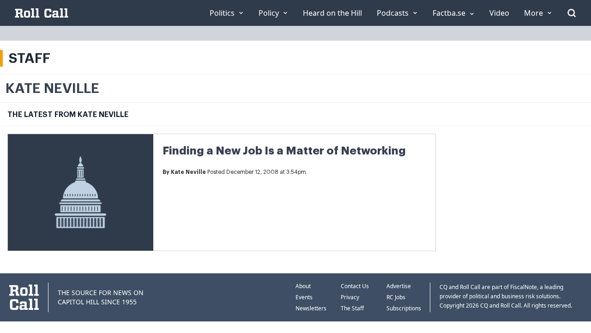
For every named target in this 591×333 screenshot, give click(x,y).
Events (304, 297)
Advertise (398, 286)
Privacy (350, 297)
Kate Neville (188, 172)
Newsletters (311, 308)
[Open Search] (571, 13)
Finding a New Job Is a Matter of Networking (284, 150)
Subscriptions (403, 308)
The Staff (352, 308)
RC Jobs (395, 297)
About (303, 286)
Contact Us (355, 286)
